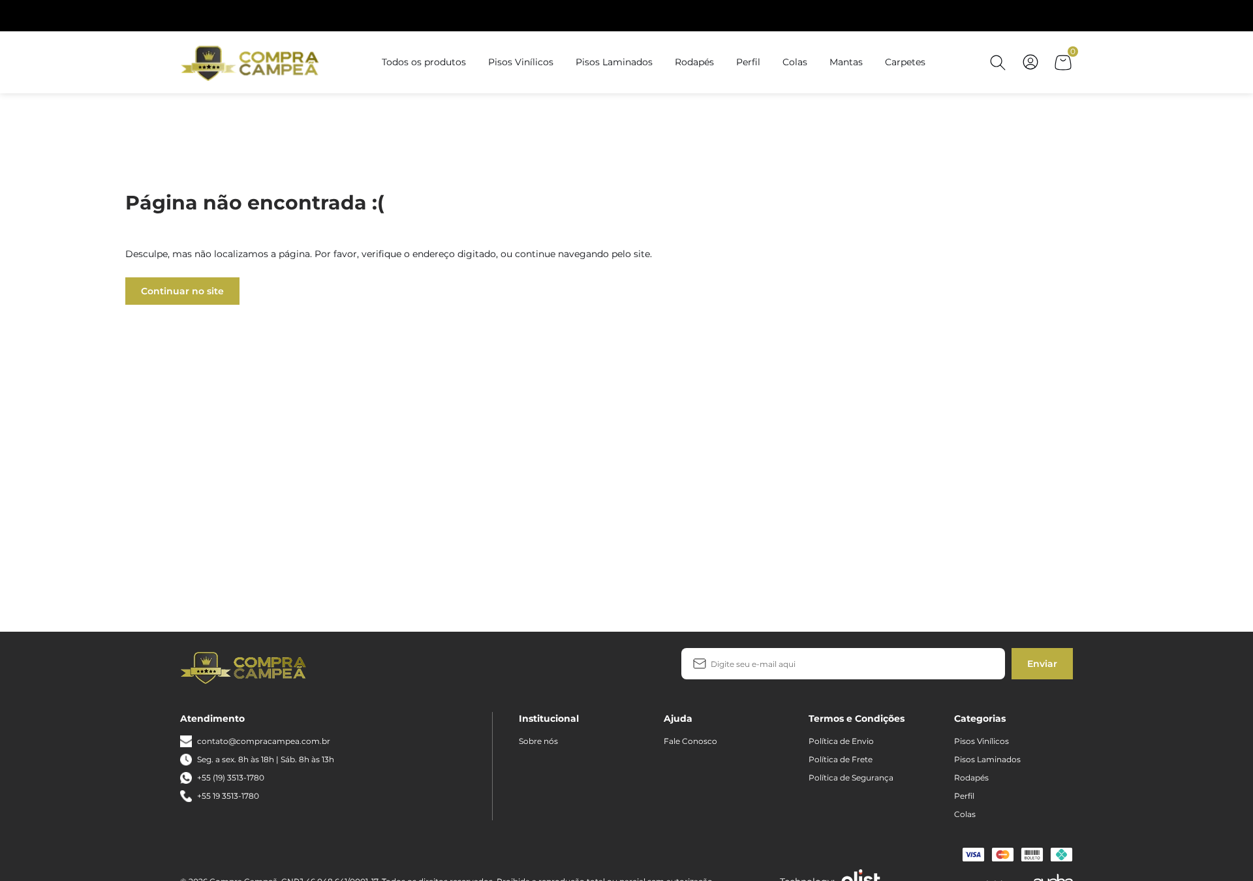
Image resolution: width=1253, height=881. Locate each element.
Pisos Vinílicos (520, 62)
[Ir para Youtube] (386, 667)
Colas (794, 62)
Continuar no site (182, 291)
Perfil (748, 62)
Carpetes (905, 62)
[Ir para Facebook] (344, 667)
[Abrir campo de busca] (998, 62)
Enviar (1042, 664)
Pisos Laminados (614, 62)
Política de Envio (841, 741)
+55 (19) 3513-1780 (230, 777)
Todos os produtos (424, 62)
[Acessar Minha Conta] (1030, 69)
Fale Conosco (690, 741)
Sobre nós (538, 741)
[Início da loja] (252, 62)
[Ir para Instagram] (365, 667)
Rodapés (694, 62)
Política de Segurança (851, 777)
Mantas (846, 62)
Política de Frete (841, 759)
